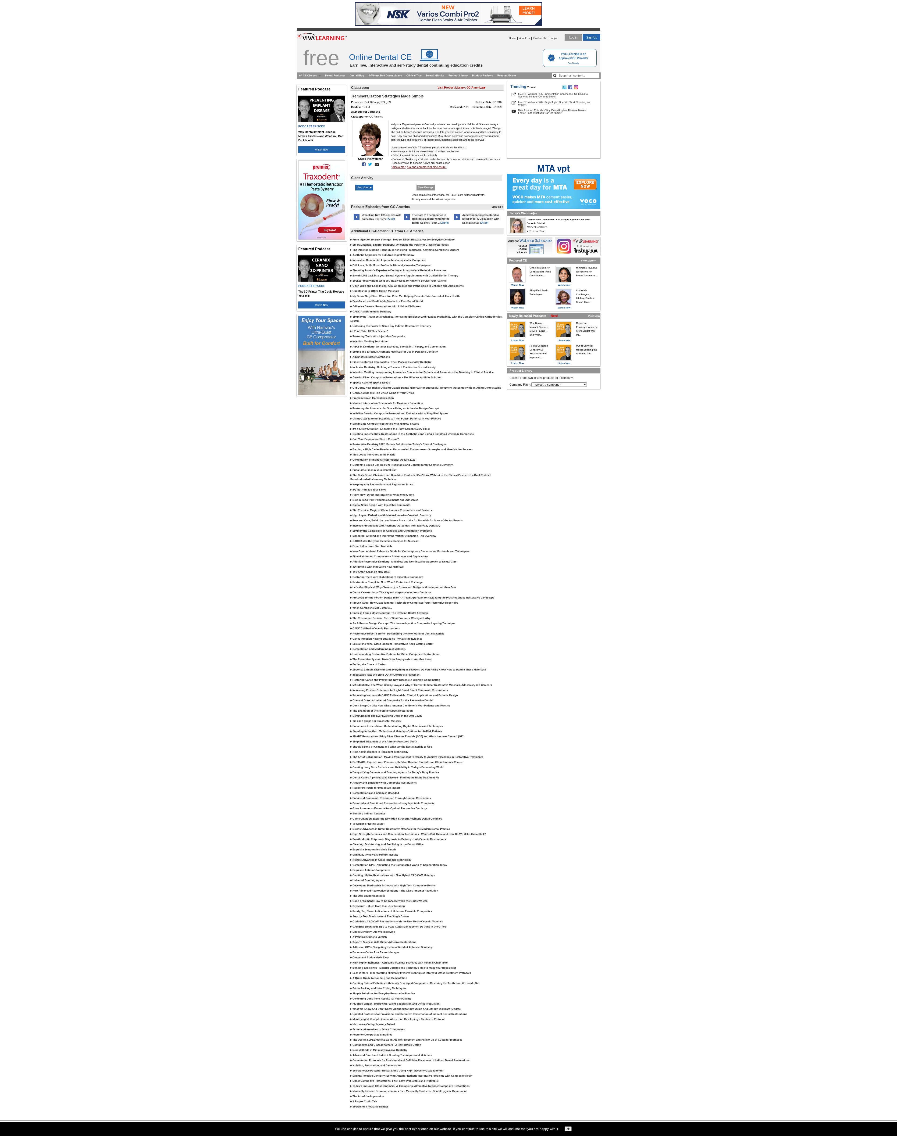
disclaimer (399, 167)
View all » (497, 206)
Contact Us (539, 38)
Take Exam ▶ (425, 187)
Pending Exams (506, 75)
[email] (376, 164)
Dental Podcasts (335, 75)
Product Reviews (482, 75)
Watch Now (321, 149)
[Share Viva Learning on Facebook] (570, 88)
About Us (524, 38)
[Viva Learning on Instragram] (576, 88)
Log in (573, 37)
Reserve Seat (537, 231)
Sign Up (591, 37)
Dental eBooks (435, 75)
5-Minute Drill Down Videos (385, 75)
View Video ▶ (364, 187)
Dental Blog (357, 75)
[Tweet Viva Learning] (564, 88)
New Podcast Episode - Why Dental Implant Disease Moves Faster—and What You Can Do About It (552, 111)
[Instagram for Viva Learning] (577, 246)
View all (531, 87)
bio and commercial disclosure (426, 167)
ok (568, 1129)
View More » (588, 260)
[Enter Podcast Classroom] (356, 220)
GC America (376, 116)
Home (512, 38)
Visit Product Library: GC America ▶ (462, 87)
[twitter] (369, 164)
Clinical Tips (414, 75)
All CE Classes (308, 75)
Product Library (458, 75)
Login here (450, 199)
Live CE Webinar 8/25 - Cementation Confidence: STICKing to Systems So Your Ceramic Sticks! (553, 95)
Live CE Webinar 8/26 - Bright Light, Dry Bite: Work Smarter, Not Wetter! (554, 103)
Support (554, 38)
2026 (466, 107)
